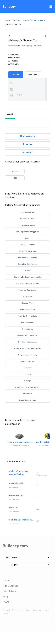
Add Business (10, 585)
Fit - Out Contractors (27, 257)
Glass (27, 270)
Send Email (33, 74)
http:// (19, 94)
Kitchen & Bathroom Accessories (27, 277)
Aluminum (27, 368)
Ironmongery (27, 329)
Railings (27, 381)
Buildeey (9, 6)
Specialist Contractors (27, 264)
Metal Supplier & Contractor (27, 387)
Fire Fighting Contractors (33, 20)
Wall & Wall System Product (28, 283)
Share (29, 144)
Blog (5, 596)
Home (7, 20)
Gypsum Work (27, 303)
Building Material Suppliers (27, 232)
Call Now (16, 74)
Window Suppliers (27, 309)
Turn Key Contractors (27, 316)
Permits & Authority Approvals (27, 348)
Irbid (15, 178)
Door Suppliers (27, 322)
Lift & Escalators (27, 245)
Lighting (27, 374)
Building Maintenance (27, 342)
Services (16, 20)
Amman (15, 171)
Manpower (27, 394)
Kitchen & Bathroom (27, 251)
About (6, 580)
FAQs (6, 601)
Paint (27, 238)
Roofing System (27, 361)
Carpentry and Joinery (27, 355)
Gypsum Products (27, 225)
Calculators (9, 591)
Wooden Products (27, 219)
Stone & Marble (27, 212)
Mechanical (27, 296)
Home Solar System (27, 400)
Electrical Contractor (27, 290)
